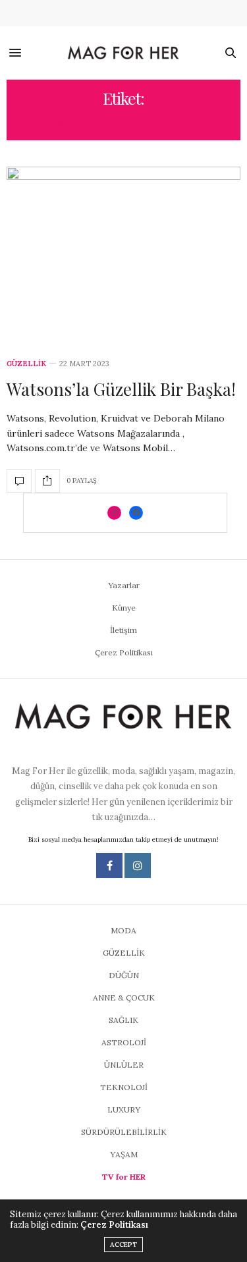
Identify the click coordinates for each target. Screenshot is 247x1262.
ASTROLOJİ (123, 1042)
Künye (124, 608)
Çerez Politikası (124, 652)
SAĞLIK (123, 1020)
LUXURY (123, 1109)
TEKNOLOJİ (124, 1087)
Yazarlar (124, 585)
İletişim (123, 630)
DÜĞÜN (124, 975)
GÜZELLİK (26, 364)
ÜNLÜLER (124, 1065)
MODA (123, 930)
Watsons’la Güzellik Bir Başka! (121, 388)
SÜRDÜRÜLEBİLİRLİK (124, 1132)
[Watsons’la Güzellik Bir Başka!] (123, 255)
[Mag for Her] (123, 53)
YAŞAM (124, 1154)
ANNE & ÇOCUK (124, 997)
